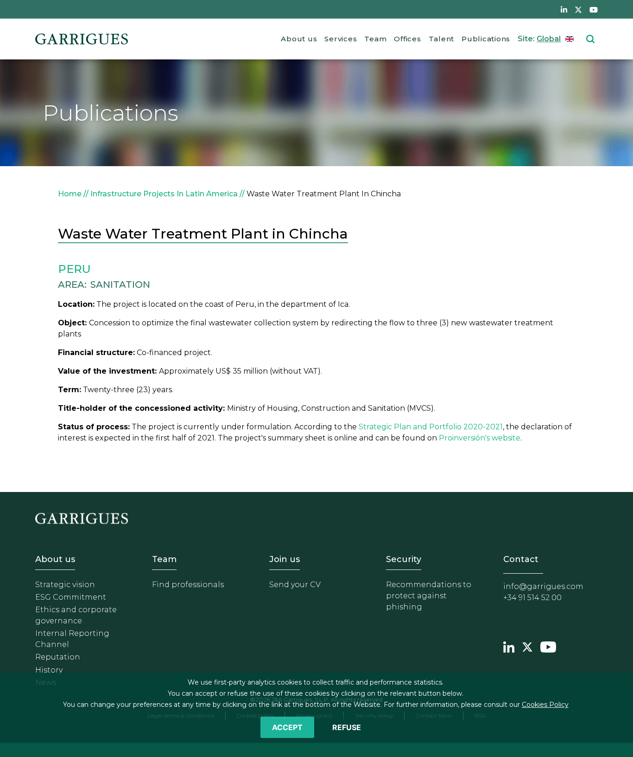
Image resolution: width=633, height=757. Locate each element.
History (49, 670)
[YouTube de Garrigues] (593, 9)
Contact (520, 559)
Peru (74, 269)
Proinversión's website (479, 437)
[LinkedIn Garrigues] (508, 646)
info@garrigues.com (543, 586)
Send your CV (295, 584)
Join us (284, 559)
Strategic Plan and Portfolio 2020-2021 (431, 426)
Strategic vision (65, 584)
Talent (442, 38)
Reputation (57, 657)
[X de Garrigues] (578, 9)
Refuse (346, 727)
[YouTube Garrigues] (548, 646)
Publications (486, 38)
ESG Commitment (70, 597)
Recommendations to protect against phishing (428, 595)
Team (375, 38)
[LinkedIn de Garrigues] (564, 9)
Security (403, 559)
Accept (287, 727)
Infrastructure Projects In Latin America (164, 193)
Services (340, 38)
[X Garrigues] (527, 646)
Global (549, 38)
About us (299, 38)
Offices (407, 38)
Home (70, 193)
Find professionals (188, 584)
